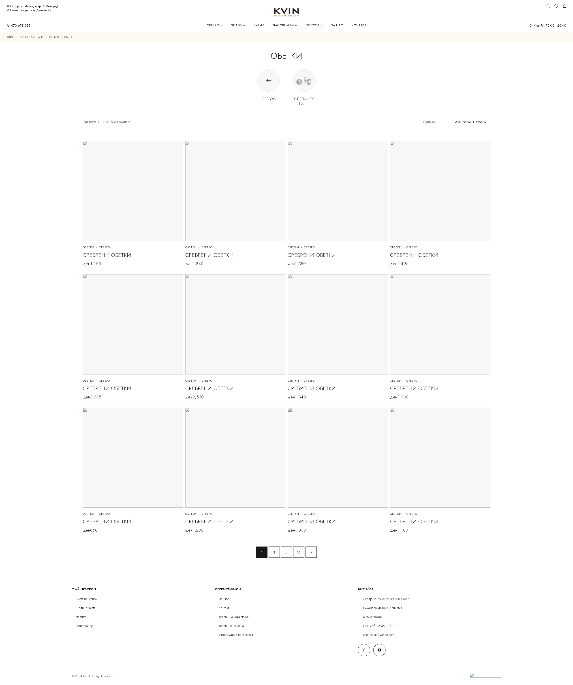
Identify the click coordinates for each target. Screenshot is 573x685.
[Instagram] (379, 650)
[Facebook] (364, 650)
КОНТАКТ (359, 26)
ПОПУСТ (312, 26)
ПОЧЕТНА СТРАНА (32, 37)
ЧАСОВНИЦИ (283, 26)
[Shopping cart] (564, 6)
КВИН (10, 37)
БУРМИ (259, 26)
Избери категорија (470, 122)
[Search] (548, 6)
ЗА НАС (337, 26)
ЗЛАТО (236, 26)
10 (299, 552)
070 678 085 (20, 25)
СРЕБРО (213, 26)
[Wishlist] (556, 6)
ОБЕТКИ (88, 247)
